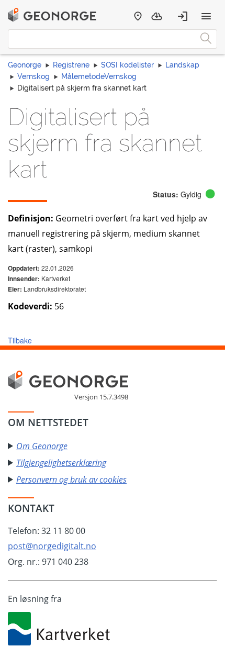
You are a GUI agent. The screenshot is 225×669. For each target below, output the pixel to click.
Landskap (182, 65)
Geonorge (24, 65)
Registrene (71, 65)
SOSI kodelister (127, 65)
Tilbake (20, 340)
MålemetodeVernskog (99, 76)
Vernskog (33, 76)
